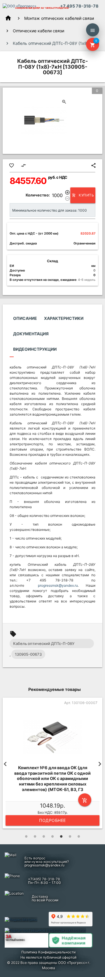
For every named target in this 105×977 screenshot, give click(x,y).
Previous (5, 764)
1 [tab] (26, 836)
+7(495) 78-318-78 (44, 879)
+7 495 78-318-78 (79, 5)
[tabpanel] (52, 764)
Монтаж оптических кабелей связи (59, 18)
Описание (25, 318)
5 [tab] (61, 836)
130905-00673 (28, 654)
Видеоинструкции (35, 349)
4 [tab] (52, 836)
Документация (31, 333)
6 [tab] (70, 836)
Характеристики (63, 318)
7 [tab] (79, 836)
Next (99, 764)
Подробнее (52, 820)
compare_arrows (23, 165)
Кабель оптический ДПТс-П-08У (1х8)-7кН (43, 644)
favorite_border (11, 165)
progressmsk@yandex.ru (58, 585)
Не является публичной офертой (48, 957)
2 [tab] (35, 836)
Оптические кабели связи (38, 30)
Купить (83, 195)
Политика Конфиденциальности (48, 952)
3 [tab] (44, 836)
